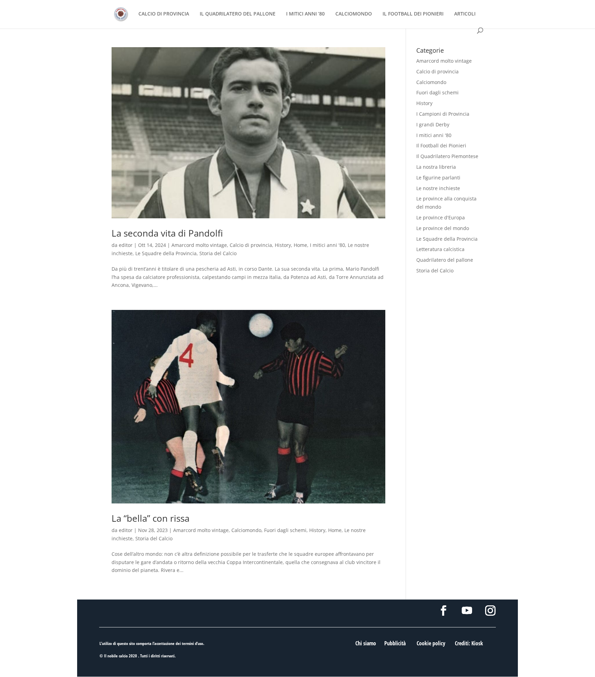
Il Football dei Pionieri (441, 145)
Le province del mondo (442, 228)
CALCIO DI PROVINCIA (163, 14)
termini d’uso (192, 643)
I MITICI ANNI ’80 (305, 14)
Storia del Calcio (218, 253)
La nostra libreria (436, 167)
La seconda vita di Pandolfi (167, 233)
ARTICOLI (465, 14)
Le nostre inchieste (438, 188)
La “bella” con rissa (150, 518)
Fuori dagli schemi (285, 530)
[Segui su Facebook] (443, 610)
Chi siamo (365, 643)
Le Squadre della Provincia (166, 253)
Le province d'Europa (440, 217)
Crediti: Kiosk (469, 643)
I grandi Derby (432, 124)
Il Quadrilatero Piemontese (447, 156)
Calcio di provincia (251, 245)
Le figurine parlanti (438, 177)
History (283, 245)
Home (300, 245)
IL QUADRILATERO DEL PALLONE (237, 14)
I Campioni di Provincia (442, 114)
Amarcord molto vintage (199, 245)
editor (126, 245)
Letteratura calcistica (440, 249)
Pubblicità (395, 643)
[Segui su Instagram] (490, 610)
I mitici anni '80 (327, 245)
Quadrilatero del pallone (444, 260)
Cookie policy (431, 643)
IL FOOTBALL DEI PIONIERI (413, 14)
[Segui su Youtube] (467, 610)
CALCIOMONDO (353, 14)
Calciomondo (246, 530)
